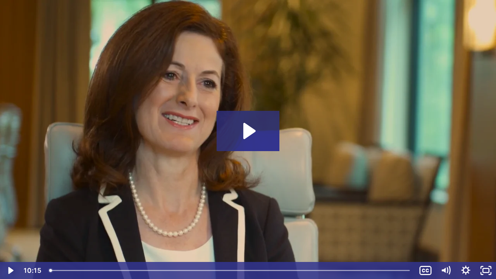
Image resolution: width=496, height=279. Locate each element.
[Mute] (446, 270)
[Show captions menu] (425, 270)
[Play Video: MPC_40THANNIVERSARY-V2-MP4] (248, 131)
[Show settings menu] (466, 270)
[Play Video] (10, 270)
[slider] (230, 270)
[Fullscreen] (486, 270)
